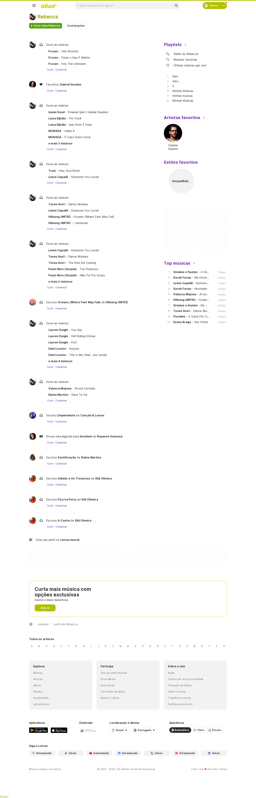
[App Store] (59, 730)
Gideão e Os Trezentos (74, 478)
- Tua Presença (73, 269)
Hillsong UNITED (117, 302)
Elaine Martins (91, 457)
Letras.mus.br (70, 540)
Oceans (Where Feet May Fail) (79, 302)
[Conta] (223, 5)
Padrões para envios (180, 704)
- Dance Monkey (68, 204)
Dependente (66, 415)
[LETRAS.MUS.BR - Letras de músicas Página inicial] (49, 5)
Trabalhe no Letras (179, 697)
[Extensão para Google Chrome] (88, 730)
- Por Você (64, 118)
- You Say (65, 330)
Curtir (50, 69)
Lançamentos (41, 704)
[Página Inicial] (31, 624)
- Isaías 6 (61, 131)
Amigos (4, 796)
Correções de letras (113, 691)
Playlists (38, 691)
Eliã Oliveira (103, 478)
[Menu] (34, 5)
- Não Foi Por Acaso (76, 275)
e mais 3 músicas (60, 143)
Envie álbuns (108, 679)
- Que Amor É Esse (70, 124)
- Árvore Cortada (71, 388)
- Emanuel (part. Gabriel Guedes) (78, 112)
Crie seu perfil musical (114, 672)
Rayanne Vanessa (109, 436)
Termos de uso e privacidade (185, 679)
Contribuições (76, 25)
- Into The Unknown (67, 64)
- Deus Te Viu (67, 394)
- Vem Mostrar (63, 51)
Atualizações (41, 697)
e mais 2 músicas (60, 281)
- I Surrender (68, 223)
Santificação (67, 457)
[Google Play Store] (38, 730)
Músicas (38, 672)
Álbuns (37, 685)
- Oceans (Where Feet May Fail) (81, 216)
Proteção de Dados (180, 685)
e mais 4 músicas (60, 361)
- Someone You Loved (73, 177)
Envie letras (108, 685)
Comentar (61, 69)
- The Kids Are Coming (72, 262)
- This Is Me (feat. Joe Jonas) (77, 355)
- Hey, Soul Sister (64, 170)
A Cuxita (64, 520)
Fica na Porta (67, 499)
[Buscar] (176, 5)
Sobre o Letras (177, 691)
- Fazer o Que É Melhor (69, 57)
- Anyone (63, 348)
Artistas (37, 679)
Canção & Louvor (92, 415)
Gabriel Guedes (71, 84)
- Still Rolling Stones (71, 336)
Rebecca (47, 17)
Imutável (86, 436)
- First (62, 342)
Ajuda (171, 672)
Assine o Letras (110, 697)
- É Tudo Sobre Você (69, 137)
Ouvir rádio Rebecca (47, 25)
